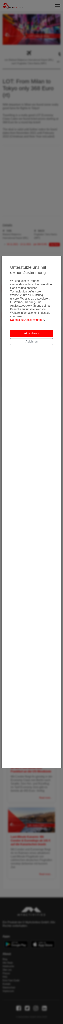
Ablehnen (32, 341)
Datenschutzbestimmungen (27, 319)
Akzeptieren (31, 333)
